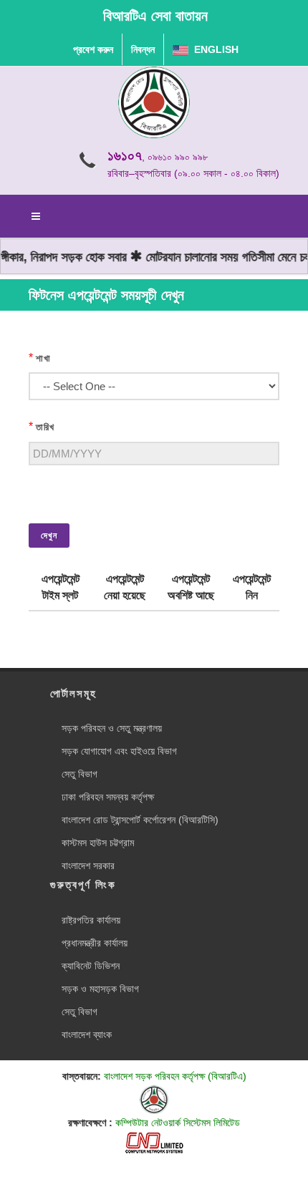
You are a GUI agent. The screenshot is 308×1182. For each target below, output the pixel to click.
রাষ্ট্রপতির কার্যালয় (91, 920)
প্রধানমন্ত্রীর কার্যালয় (94, 943)
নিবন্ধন (143, 49)
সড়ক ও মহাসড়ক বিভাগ (100, 988)
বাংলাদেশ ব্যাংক (87, 1034)
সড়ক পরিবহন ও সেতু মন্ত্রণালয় (112, 728)
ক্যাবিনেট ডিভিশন (91, 966)
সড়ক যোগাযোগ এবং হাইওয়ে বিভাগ (119, 751)
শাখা (43, 358)
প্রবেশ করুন (93, 49)
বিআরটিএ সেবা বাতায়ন (155, 16)
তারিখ (45, 427)
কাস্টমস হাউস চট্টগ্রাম (98, 842)
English (213, 49)
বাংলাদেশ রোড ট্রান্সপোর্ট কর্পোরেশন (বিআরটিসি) (140, 819)
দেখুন (49, 536)
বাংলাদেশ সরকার (88, 865)
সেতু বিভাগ (79, 774)
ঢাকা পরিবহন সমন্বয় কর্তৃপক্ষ (108, 797)
